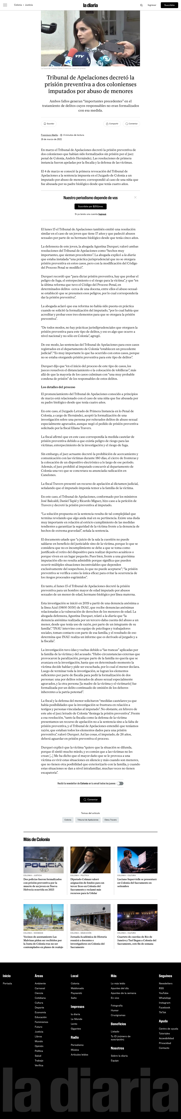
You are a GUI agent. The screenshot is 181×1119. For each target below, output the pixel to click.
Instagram (164, 1002)
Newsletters (165, 983)
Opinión (39, 1046)
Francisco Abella (49, 135)
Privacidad (165, 1043)
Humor (115, 1010)
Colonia (18, 5)
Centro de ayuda (168, 1028)
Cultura (39, 1002)
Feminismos (41, 1022)
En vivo (115, 998)
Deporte (39, 1007)
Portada (7, 983)
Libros (38, 1036)
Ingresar (152, 5)
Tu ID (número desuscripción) (121, 1038)
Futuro (38, 1026)
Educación (41, 1017)
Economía (40, 1012)
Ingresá (102, 214)
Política (39, 1051)
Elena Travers (111, 820)
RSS (161, 988)
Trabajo (39, 1060)
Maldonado (77, 988)
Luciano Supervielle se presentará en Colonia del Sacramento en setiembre (137, 883)
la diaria (75, 1014)
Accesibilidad (166, 1038)
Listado (115, 1031)
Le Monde (76, 1019)
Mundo (39, 1041)
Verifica (39, 1065)
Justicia (29, 5)
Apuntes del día (120, 988)
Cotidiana (40, 998)
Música (75, 1049)
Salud (38, 1055)
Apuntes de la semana (123, 993)
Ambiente (40, 983)
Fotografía (117, 1005)
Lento (74, 1023)
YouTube (163, 993)
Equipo (115, 1060)
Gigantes (76, 1028)
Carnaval (40, 988)
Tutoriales (164, 1033)
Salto (74, 998)
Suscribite (169, 5)
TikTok (162, 1012)
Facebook (164, 1007)
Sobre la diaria (119, 1055)
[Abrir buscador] (141, 5)
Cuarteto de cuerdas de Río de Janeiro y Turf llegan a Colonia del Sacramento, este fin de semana (136, 940)
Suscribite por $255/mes (90, 206)
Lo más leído (118, 983)
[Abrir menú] (5, 5)
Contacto (164, 1048)
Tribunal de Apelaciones (87, 820)
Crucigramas (118, 1015)
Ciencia (39, 993)
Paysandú (76, 993)
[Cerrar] (135, 197)
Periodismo (77, 1045)
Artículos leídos (79, 1054)
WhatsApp (165, 998)
